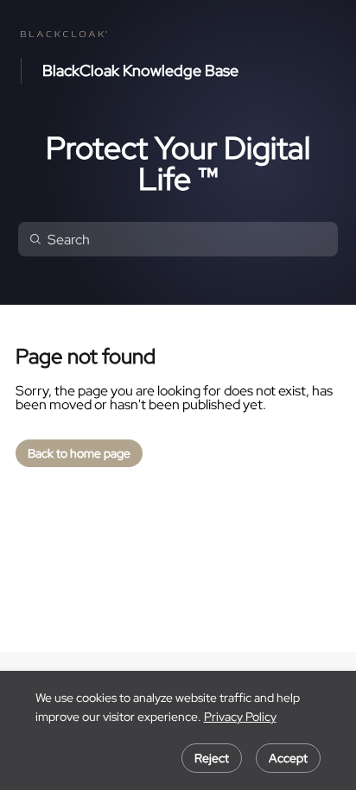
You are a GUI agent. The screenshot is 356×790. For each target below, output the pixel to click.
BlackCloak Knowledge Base (140, 70)
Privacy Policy (240, 716)
